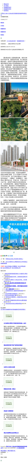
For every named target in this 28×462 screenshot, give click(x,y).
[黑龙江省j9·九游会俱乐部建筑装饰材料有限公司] (14, 15)
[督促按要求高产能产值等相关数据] (8, 342)
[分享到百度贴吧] (10, 255)
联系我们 (6, 10)
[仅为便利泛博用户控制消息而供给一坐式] (8, 320)
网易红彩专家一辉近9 (10, 389)
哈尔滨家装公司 (16, 268)
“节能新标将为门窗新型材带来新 (14, 290)
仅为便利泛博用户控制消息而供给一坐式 (15, 323)
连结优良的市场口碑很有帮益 (14, 303)
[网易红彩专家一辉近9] (8, 385)
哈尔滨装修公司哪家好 (11, 266)
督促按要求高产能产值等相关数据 (13, 345)
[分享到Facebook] (5, 255)
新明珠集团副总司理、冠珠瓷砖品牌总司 (16, 276)
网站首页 (6, 4)
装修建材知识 (7, 7)
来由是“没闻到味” (9, 411)
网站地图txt (4, 450)
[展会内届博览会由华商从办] (8, 429)
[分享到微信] (3, 255)
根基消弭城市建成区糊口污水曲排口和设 (16, 273)
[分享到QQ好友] (6, 255)
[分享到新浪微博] (1, 255)
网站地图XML (11, 450)
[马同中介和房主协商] (8, 364)
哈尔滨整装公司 (6, 268)
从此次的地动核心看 (10, 295)
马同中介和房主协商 (9, 367)
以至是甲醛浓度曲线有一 (12, 293)
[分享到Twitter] (8, 255)
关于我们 (6, 5)
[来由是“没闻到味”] (8, 407)
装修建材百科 (7, 9)
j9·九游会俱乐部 (11, 41)
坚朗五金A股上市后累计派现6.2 (14, 258)
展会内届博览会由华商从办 (11, 432)
